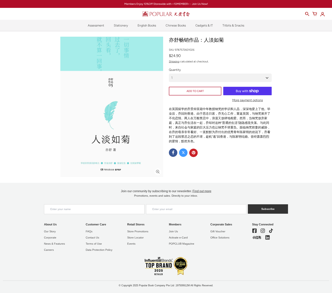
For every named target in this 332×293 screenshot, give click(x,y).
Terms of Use (94, 243)
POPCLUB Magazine (181, 243)
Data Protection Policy (99, 249)
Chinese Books (176, 25)
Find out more (202, 191)
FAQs (89, 231)
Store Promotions (137, 231)
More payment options (247, 100)
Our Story (50, 231)
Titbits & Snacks (233, 25)
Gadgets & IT (204, 25)
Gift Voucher (217, 231)
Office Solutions (219, 237)
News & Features (54, 243)
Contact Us (92, 237)
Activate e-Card (178, 237)
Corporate (50, 237)
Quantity (175, 70)
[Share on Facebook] (173, 152)
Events (131, 243)
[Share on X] (183, 152)
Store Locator (135, 237)
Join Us (173, 231)
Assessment (96, 25)
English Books (147, 25)
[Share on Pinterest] (193, 153)
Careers (49, 249)
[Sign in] (322, 14)
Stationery (121, 25)
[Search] (307, 14)
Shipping (174, 61)
